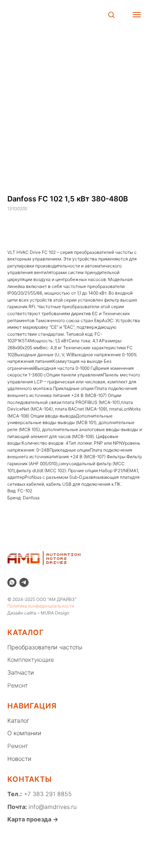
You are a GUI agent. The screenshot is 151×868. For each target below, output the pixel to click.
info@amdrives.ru (53, 806)
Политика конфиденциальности (40, 606)
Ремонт (17, 685)
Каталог (18, 720)
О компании (24, 733)
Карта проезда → (32, 819)
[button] (111, 14)
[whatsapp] (11, 582)
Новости (19, 758)
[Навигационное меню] (137, 14)
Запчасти (20, 672)
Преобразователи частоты (44, 647)
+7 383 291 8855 (47, 794)
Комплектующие (30, 659)
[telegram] (24, 582)
